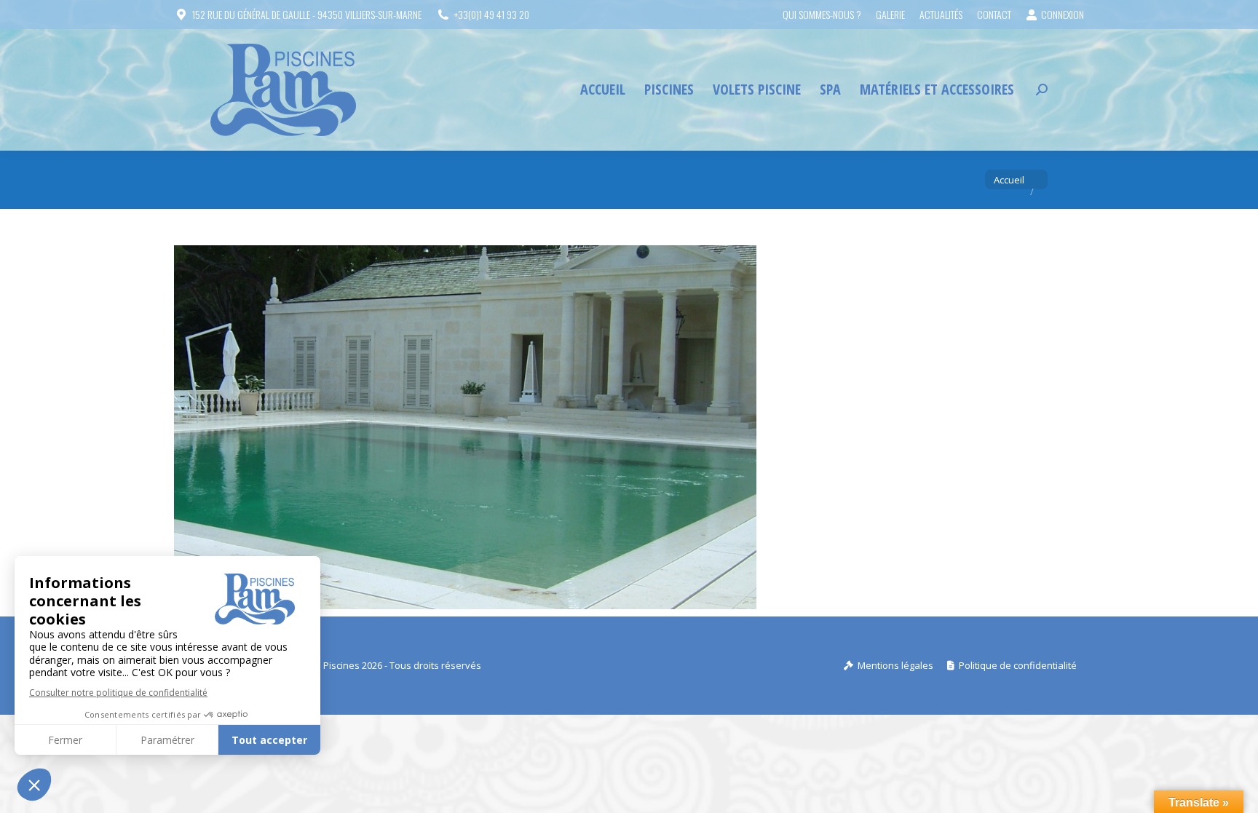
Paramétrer (167, 740)
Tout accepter (269, 740)
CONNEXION (1062, 14)
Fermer (65, 740)
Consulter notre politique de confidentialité (118, 692)
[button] (34, 784)
